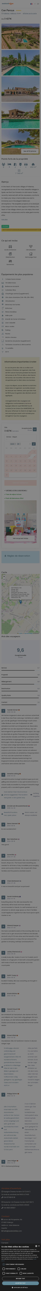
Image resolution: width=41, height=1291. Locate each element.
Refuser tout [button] (20, 1278)
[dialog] (20, 1267)
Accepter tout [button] (20, 1283)
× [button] (39, 1246)
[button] (20, 1287)
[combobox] (36, 1246)
